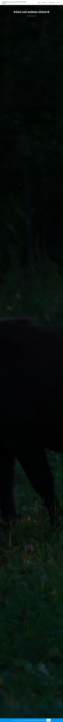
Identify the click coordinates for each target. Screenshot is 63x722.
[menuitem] (39, 2)
